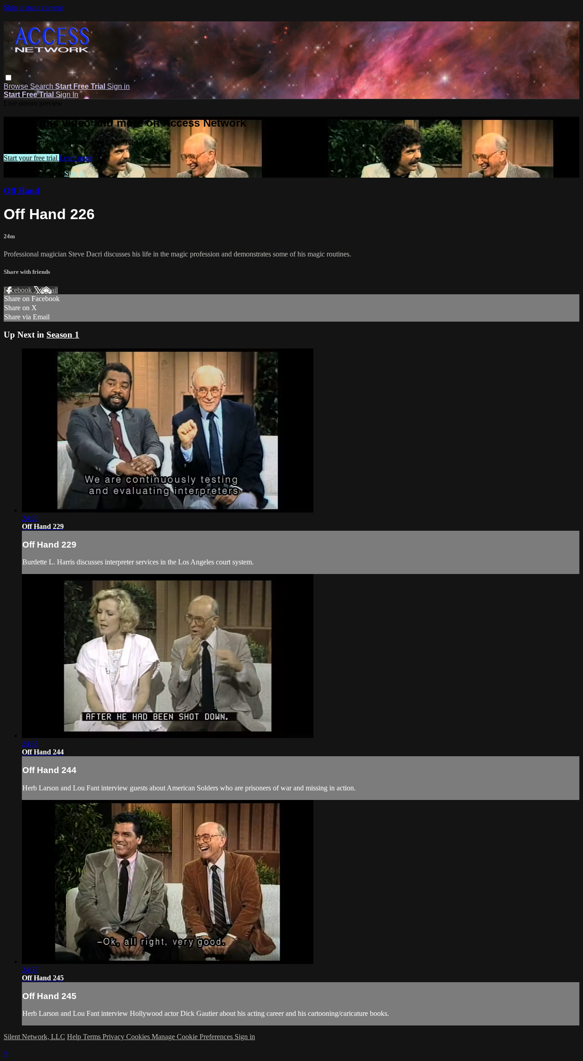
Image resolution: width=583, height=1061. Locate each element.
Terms (92, 1036)
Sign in (118, 86)
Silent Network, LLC (34, 1036)
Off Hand (22, 190)
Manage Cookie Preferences (193, 1036)
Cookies (139, 1036)
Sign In (67, 94)
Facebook (19, 290)
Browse (17, 86)
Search (42, 86)
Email (49, 290)
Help (75, 1036)
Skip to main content (33, 7)
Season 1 (62, 334)
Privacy (114, 1036)
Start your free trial (31, 158)
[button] (8, 78)
